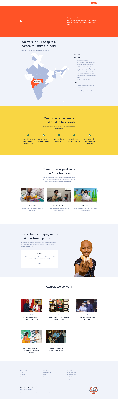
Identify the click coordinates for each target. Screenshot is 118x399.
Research (45, 374)
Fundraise (69, 370)
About (63, 3)
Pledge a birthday (71, 372)
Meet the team (23, 370)
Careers (22, 372)
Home (45, 3)
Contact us (46, 370)
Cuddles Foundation (26, 392)
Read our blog (47, 372)
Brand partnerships (71, 374)
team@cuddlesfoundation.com (27, 389)
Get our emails (47, 379)
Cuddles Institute (24, 379)
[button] (32, 195)
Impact (71, 3)
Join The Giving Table (72, 377)
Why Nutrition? (54, 3)
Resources (46, 377)
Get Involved (80, 3)
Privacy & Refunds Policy (36, 392)
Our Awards (23, 374)
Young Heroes (70, 379)
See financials (23, 377)
